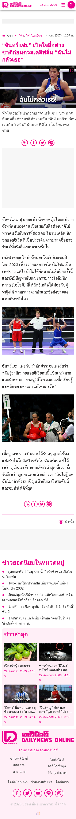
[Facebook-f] (17, 793)
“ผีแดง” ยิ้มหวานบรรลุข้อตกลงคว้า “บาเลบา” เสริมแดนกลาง (20, 711)
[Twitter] (41, 504)
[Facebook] (34, 504)
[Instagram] (59, 793)
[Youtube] (38, 793)
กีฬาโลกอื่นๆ (34, 35)
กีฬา (21, 35)
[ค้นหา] (71, 4)
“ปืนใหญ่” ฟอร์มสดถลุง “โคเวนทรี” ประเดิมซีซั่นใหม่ (53, 711)
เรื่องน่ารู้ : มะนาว (17, 666)
